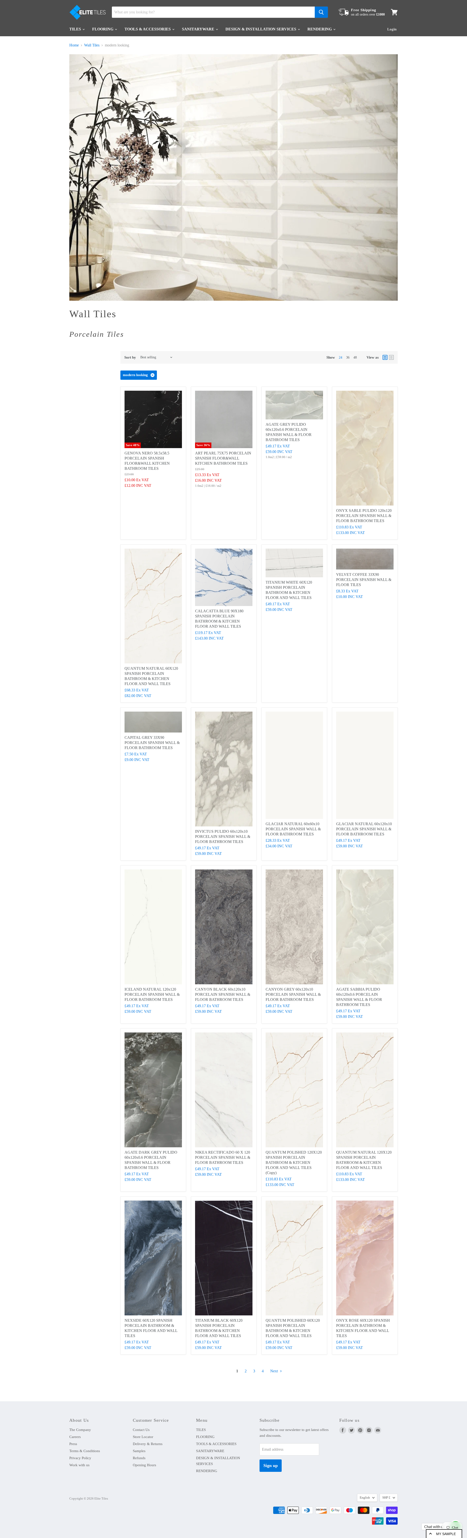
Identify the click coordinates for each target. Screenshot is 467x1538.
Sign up (270, 1465)
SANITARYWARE (198, 29)
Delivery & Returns (147, 1444)
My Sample (446, 1534)
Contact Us (141, 1430)
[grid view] (385, 357)
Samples (139, 1451)
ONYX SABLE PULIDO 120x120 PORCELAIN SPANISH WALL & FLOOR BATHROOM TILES (364, 515)
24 (340, 357)
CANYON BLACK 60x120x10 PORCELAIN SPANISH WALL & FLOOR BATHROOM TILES (222, 994)
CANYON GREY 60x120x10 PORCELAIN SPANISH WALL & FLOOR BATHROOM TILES (293, 994)
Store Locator (143, 1437)
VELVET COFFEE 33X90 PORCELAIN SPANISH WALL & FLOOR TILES (363, 579)
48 (355, 357)
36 (348, 357)
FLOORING (103, 29)
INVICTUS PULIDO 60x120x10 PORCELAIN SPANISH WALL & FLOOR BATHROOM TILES (222, 836)
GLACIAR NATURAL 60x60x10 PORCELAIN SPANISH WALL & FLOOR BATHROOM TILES (293, 829)
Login (391, 29)
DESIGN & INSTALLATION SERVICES (261, 29)
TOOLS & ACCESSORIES (148, 29)
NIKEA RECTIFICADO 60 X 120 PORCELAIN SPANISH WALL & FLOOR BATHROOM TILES (222, 1157)
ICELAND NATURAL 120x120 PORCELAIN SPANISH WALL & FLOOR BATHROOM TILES (152, 994)
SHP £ (386, 1497)
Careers (75, 1437)
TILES (75, 29)
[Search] (321, 12)
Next (274, 1371)
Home (74, 45)
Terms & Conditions (84, 1451)
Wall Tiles (91, 45)
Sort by (130, 357)
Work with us (79, 1465)
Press (73, 1444)
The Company (80, 1430)
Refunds (139, 1458)
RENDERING (320, 29)
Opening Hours (144, 1465)
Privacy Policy (80, 1458)
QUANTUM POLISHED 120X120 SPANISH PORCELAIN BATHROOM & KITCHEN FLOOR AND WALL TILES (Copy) (294, 1162)
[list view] (391, 357)
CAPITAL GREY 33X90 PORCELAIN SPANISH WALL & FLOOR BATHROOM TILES (152, 742)
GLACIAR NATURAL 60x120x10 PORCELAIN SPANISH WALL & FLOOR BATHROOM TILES (364, 829)
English (365, 1497)
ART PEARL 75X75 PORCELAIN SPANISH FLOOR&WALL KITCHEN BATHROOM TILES (223, 458)
